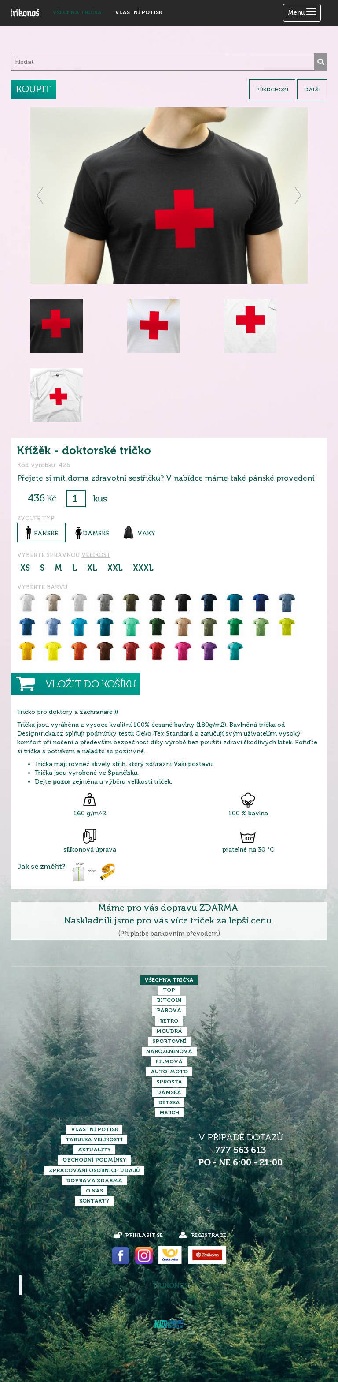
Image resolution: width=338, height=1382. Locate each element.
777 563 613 (240, 1150)
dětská (169, 1102)
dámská (169, 1092)
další (312, 89)
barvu (57, 587)
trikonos (170, 1285)
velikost (95, 555)
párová (169, 1010)
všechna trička (77, 12)
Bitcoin (169, 1000)
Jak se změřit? (41, 866)
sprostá (169, 1082)
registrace (208, 1235)
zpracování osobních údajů (94, 1170)
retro (169, 1021)
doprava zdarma (94, 1180)
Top (169, 990)
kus (100, 498)
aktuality (94, 1150)
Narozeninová (169, 1051)
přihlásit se (144, 1235)
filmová (169, 1061)
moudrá (169, 1031)
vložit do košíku (90, 684)
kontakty (94, 1201)
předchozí (272, 89)
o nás (94, 1191)
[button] (41, 195)
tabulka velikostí (94, 1139)
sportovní (169, 1041)
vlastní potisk (138, 12)
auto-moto (169, 1071)
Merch (169, 1112)
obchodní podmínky (94, 1160)
